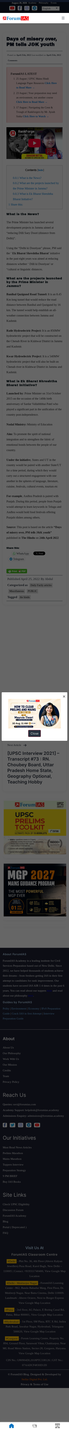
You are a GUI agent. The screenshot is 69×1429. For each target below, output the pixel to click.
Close (34, 733)
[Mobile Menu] (62, 18)
